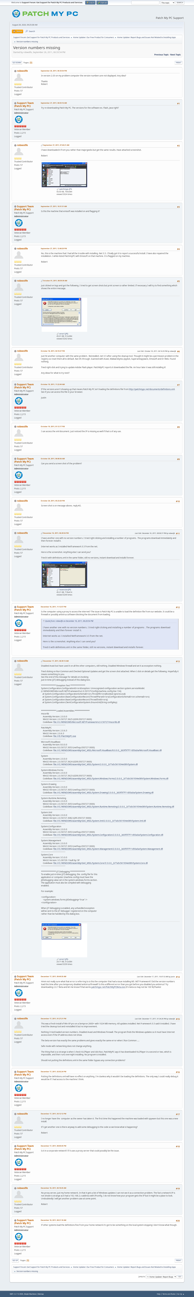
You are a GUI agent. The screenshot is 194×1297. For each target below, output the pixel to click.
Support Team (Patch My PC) (24, 104)
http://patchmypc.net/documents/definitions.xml (152, 389)
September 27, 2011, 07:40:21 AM (56, 145)
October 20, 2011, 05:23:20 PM (53, 501)
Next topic (175, 54)
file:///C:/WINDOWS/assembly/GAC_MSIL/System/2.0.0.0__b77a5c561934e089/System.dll (95, 764)
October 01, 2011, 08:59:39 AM (55, 280)
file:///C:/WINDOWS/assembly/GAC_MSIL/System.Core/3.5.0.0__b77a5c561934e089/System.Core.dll (100, 863)
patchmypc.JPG (65, 189)
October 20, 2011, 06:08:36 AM (53, 458)
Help (159, 1294)
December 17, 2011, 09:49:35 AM (53, 976)
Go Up (15, 1260)
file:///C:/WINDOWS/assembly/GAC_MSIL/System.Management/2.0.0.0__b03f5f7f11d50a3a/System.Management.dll (108, 849)
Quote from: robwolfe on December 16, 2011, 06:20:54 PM (69, 621)
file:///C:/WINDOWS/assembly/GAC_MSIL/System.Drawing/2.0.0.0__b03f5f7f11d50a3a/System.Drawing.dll (103, 792)
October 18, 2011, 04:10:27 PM (53, 351)
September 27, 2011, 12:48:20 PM (54, 248)
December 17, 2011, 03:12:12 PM (53, 1114)
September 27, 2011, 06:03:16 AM (54, 103)
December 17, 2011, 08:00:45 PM (53, 1146)
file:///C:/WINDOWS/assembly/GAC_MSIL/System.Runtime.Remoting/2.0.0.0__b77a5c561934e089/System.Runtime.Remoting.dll (113, 806)
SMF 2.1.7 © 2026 (16, 1294)
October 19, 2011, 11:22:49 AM (53, 384)
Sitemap (41, 1294)
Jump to (142, 1276)
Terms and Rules (168, 1294)
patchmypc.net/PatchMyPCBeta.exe (108, 987)
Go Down (17, 62)
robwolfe (22, 70)
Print (178, 62)
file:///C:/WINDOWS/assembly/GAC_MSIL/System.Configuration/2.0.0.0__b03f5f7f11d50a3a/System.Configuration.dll (108, 835)
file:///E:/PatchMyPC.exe (64, 736)
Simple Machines (30, 1294)
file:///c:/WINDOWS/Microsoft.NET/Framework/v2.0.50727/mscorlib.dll (86, 722)
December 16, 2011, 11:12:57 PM (53, 607)
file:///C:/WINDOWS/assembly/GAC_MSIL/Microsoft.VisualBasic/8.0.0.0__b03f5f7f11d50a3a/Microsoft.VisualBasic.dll (107, 750)
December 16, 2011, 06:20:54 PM (56, 533)
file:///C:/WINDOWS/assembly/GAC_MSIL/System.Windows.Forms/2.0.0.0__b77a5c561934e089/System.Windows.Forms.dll (110, 778)
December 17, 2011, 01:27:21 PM (53, 1018)
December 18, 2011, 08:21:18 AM (53, 1220)
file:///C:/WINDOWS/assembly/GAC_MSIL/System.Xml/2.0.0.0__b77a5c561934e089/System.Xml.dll (99, 820)
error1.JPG (63, 333)
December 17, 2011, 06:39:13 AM (56, 661)
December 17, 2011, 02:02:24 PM (53, 1071)
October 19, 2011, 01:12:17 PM (53, 426)
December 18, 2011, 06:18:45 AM (53, 1188)
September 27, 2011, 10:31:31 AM (54, 206)
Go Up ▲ (180, 1294)
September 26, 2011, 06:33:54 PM (54, 71)
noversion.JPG (65, 589)
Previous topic (161, 54)
